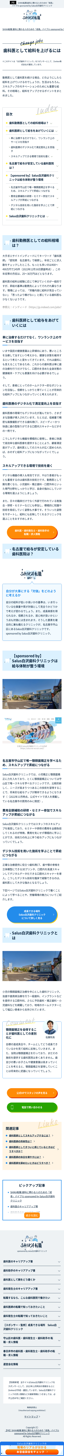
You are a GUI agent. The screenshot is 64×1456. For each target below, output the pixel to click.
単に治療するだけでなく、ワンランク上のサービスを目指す (32, 139)
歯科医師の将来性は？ (20, 1141)
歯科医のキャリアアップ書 (24, 1206)
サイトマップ (31, 1416)
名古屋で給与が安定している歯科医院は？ (31, 165)
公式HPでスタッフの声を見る (32, 1092)
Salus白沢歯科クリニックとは (27, 216)
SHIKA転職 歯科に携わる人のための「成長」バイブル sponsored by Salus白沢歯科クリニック (33, 4)
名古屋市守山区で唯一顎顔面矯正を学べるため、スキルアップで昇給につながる (32, 188)
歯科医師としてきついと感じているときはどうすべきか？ (32, 1149)
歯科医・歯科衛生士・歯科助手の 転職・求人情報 (32, 532)
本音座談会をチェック (30, 1452)
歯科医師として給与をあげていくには (31, 131)
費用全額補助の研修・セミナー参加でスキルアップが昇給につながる (32, 197)
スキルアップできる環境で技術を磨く (30, 156)
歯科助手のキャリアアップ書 (25, 1212)
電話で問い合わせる (32, 1107)
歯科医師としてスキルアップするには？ (29, 1135)
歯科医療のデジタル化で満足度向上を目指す (32, 148)
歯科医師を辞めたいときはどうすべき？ (29, 1163)
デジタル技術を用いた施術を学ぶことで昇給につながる (32, 206)
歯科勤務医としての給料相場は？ (29, 123)
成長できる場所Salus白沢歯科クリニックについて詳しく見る (32, 914)
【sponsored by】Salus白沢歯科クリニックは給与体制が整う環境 (31, 177)
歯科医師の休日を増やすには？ (25, 1157)
